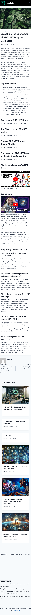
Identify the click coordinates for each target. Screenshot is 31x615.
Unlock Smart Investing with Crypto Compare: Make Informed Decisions (6, 368)
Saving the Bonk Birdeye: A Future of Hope (12, 589)
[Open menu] (29, 3)
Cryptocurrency (5, 31)
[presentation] (15, 395)
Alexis (3, 44)
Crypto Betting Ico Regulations (26, 367)
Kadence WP (16, 610)
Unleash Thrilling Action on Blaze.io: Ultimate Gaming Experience (12, 501)
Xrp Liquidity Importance (12, 436)
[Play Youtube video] (15, 179)
